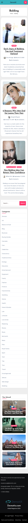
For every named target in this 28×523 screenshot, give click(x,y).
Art (3, 220)
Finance (4, 286)
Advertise (18, 520)
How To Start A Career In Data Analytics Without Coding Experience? (14, 464)
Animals (4, 216)
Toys (3, 365)
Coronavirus (5, 253)
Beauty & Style (11, 167)
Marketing (5, 324)
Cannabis (5, 241)
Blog (3, 229)
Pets (3, 344)
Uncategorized (6, 373)
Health (14, 45)
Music (3, 332)
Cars (3, 245)
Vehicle (4, 377)
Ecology (4, 262)
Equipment (5, 274)
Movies (4, 328)
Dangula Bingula (15, 117)
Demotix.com (14, 506)
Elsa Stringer (10, 57)
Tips (3, 361)
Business (4, 233)
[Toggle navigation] (2, 2)
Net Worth (5, 336)
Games (4, 299)
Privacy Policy (19, 516)
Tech (3, 357)
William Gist (9, 176)
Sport (3, 353)
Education (5, 266)
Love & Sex (5, 320)
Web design (5, 382)
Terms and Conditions (7, 520)
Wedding (4, 386)
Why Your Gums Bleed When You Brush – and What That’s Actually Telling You (14, 413)
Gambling (5, 295)
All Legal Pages (9, 516)
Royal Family (5, 348)
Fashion (4, 282)
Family (4, 278)
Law (3, 311)
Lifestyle (4, 315)
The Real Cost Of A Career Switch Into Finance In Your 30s (14, 430)
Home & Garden (6, 307)
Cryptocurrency (6, 257)
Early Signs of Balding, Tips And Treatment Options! (14, 51)
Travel (4, 369)
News (3, 340)
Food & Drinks (6, 291)
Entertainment (6, 270)
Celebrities (5, 249)
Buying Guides (6, 237)
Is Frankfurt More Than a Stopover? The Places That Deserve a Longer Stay (14, 447)
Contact (24, 520)
